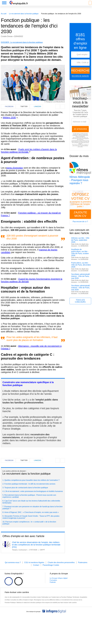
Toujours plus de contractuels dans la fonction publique (26, 488)
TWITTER (23, 106)
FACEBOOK (9, 106)
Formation (53, 580)
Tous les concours (80, 301)
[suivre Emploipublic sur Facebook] (8, 581)
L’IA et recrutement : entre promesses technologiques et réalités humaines (33, 491)
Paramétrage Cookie (51, 565)
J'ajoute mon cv (80, 214)
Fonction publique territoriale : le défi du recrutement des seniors (29, 484)
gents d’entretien (14, 168)
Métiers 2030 (9, 117)
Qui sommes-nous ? (13, 562)
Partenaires (82, 562)
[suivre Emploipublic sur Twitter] (18, 581)
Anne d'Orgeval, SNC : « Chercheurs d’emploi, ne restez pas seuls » (31, 512)
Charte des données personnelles (61, 562)
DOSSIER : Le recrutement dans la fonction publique (22, 42)
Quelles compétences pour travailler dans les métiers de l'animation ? (31, 480)
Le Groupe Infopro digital (58, 578)
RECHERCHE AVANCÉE (80, 76)
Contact (36, 565)
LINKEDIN (37, 106)
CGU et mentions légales (34, 562)
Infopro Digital (74, 141)
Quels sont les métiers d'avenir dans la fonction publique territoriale (29, 150)
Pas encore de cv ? (80, 222)
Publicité (53, 582)
